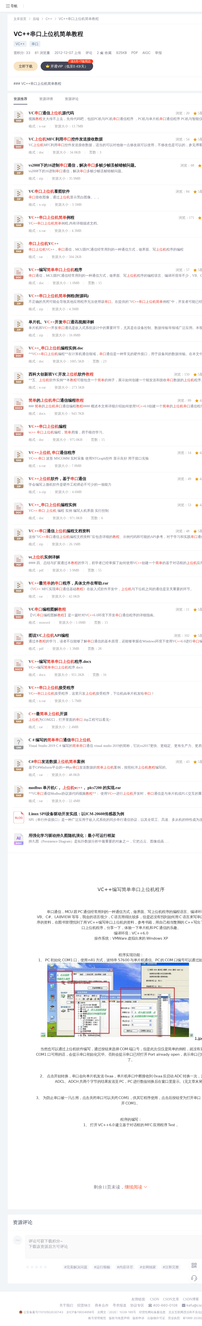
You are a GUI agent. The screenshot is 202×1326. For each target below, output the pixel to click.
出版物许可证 (156, 1318)
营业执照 (174, 1318)
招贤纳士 (84, 1305)
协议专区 (137, 1305)
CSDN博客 (191, 1299)
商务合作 (102, 1305)
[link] (20, 19)
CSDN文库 (171, 1299)
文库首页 (20, 19)
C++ (49, 19)
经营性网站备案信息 (152, 1312)
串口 (35, 44)
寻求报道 (119, 1305)
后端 (36, 19)
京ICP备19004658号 (80, 1312)
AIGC (146, 53)
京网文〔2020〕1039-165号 (116, 1312)
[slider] (36, 1267)
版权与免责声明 (119, 1318)
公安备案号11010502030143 (43, 1312)
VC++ (20, 44)
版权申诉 (138, 1318)
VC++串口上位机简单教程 (48, 33)
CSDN (154, 1299)
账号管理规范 (97, 1318)
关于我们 (66, 1305)
